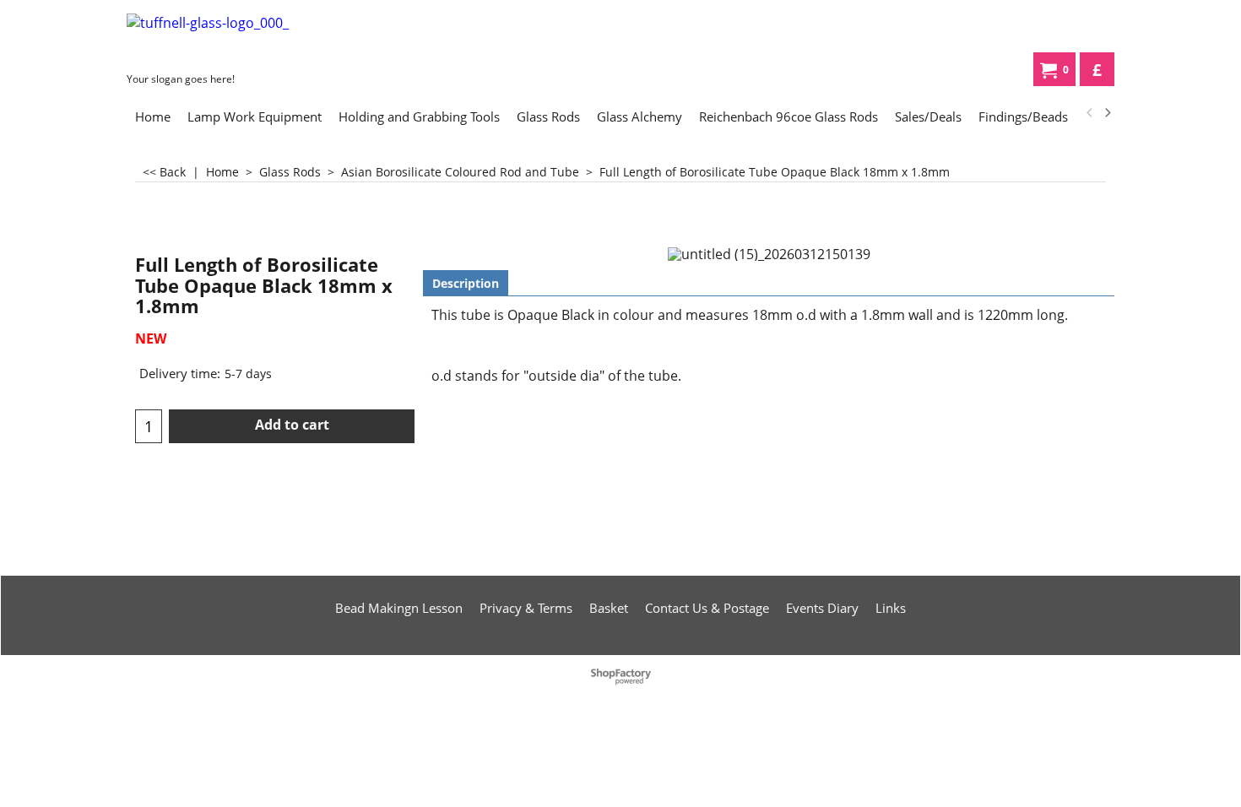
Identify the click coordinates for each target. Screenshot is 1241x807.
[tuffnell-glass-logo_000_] (253, 39)
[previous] (1089, 113)
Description (465, 283)
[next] (1106, 113)
